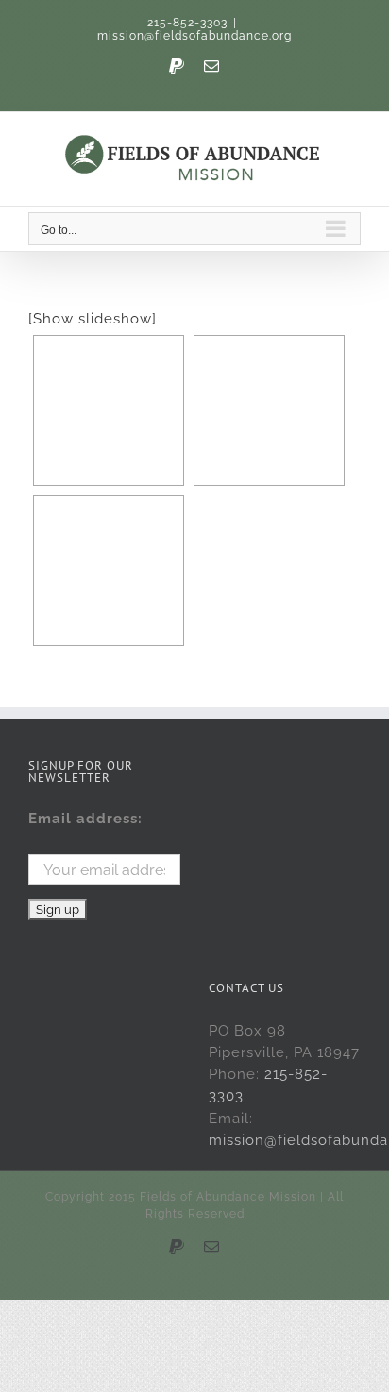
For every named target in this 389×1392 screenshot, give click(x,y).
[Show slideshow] (92, 318)
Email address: (85, 818)
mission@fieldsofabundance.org (194, 35)
